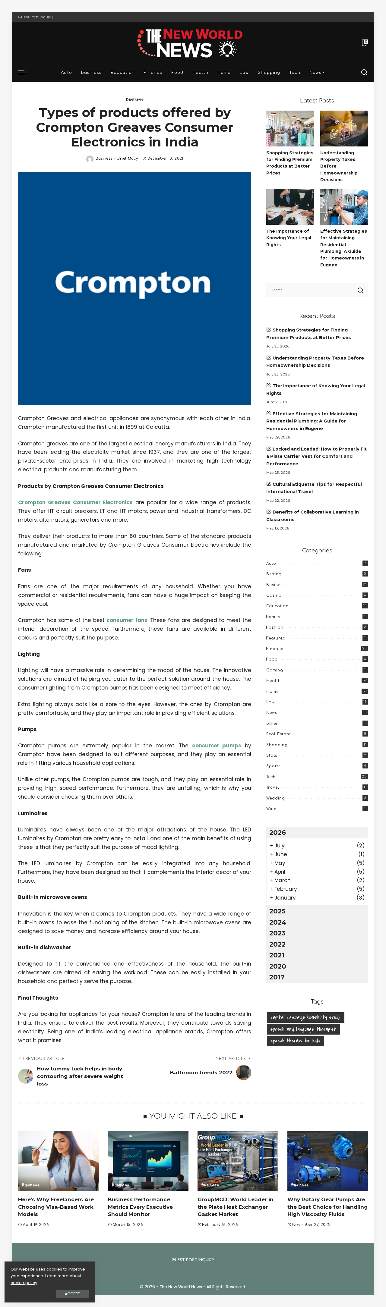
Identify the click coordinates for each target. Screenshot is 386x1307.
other (272, 723)
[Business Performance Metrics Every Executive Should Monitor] (148, 1161)
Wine (271, 809)
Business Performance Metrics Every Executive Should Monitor (140, 1206)
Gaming (274, 670)
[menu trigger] (25, 73)
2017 (277, 977)
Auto (271, 563)
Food (272, 659)
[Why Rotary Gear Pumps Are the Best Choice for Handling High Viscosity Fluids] (327, 1161)
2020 (277, 966)
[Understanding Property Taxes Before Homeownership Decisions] (344, 128)
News (271, 713)
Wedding (275, 798)
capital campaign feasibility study (305, 1017)
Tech (271, 777)
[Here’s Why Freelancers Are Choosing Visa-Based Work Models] (58, 1161)
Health (273, 681)
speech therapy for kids (295, 1041)
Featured (276, 638)
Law (270, 702)
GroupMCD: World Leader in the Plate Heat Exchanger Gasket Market (236, 1206)
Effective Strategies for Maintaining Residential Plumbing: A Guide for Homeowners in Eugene (311, 421)
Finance (274, 649)
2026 (277, 832)
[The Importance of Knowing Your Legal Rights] (290, 207)
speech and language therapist (303, 1029)
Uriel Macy (127, 158)
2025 (277, 911)
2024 (277, 922)
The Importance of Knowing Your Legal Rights (288, 238)
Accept (72, 1294)
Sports (273, 766)
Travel (272, 787)
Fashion (274, 627)
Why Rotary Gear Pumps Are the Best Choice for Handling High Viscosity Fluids (327, 1206)
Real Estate (278, 734)
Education (277, 606)
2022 (277, 944)
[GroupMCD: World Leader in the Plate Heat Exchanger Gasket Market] (238, 1161)
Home (272, 692)
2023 (277, 933)
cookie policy (24, 1283)
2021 (276, 955)
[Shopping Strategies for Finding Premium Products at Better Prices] (290, 128)
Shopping (277, 745)
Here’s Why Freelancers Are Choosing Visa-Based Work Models (56, 1206)
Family (273, 617)
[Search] (364, 73)
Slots (271, 755)
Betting (274, 574)
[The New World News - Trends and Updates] (193, 43)
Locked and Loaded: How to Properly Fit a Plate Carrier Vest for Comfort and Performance (316, 456)
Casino (274, 595)
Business (135, 99)
